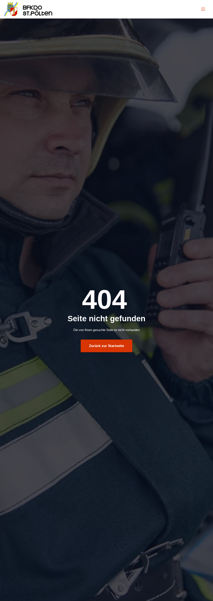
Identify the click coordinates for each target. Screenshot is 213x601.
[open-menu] (203, 9)
